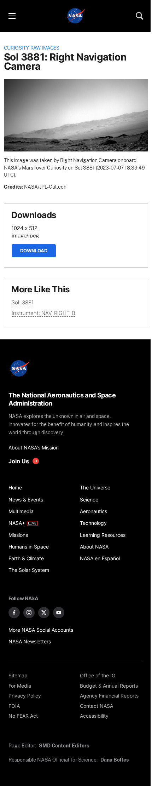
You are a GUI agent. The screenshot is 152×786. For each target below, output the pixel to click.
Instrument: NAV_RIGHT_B (43, 313)
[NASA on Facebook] (14, 612)
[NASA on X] (43, 612)
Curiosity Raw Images (31, 48)
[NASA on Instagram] (29, 612)
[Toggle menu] (11, 16)
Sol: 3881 (23, 302)
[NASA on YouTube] (58, 612)
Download (33, 250)
